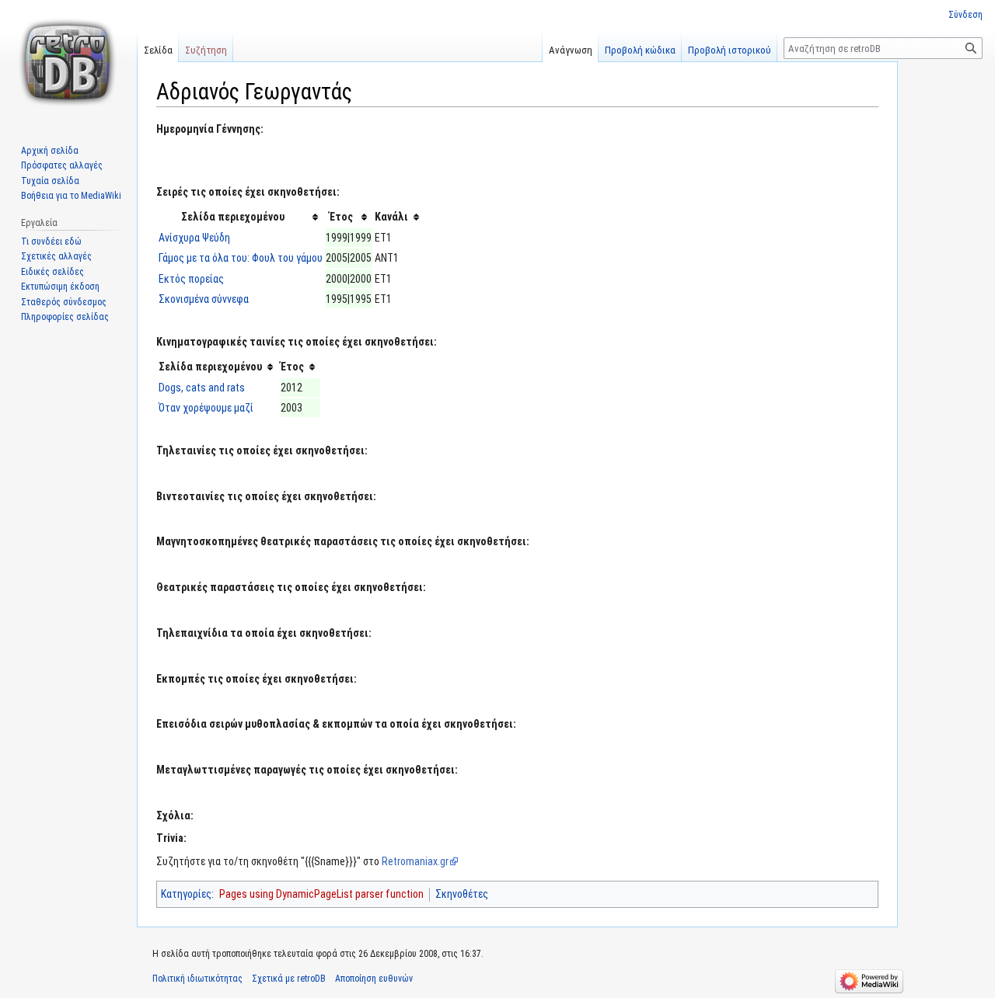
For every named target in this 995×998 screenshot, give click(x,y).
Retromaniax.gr (415, 861)
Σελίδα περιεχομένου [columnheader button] (233, 216)
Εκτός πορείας (191, 279)
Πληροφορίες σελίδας (65, 316)
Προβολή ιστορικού (729, 50)
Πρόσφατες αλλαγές (62, 165)
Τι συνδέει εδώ (51, 241)
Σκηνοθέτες (461, 894)
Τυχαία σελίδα (50, 181)
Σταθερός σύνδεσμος (63, 302)
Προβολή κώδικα (640, 50)
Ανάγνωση (570, 50)
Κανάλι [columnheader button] (391, 216)
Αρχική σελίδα (50, 150)
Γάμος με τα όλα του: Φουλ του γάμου (241, 258)
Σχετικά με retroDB (289, 978)
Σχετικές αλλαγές (56, 256)
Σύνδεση (965, 14)
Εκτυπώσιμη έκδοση (60, 286)
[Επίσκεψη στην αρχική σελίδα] (68, 62)
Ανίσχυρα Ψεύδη (194, 237)
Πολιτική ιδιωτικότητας (197, 978)
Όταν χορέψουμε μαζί (206, 408)
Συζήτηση (206, 50)
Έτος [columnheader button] (341, 216)
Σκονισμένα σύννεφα (204, 299)
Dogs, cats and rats (202, 387)
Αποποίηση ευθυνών (374, 978)
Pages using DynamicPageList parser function (321, 894)
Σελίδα (158, 50)
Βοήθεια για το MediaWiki (71, 195)
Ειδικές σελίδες (52, 271)
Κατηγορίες (186, 894)
